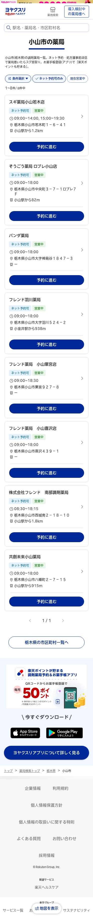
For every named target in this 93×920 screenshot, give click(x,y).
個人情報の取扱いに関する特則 (46, 822)
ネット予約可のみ (51, 78)
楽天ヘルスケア (47, 887)
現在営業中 (77, 78)
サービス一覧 (13, 910)
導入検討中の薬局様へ (76, 11)
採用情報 (47, 855)
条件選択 (18, 78)
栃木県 (51, 770)
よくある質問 (29, 839)
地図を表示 (49, 908)
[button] (46, 116)
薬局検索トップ (29, 770)
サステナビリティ (76, 910)
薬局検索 (52, 15)
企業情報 (33, 788)
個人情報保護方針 (46, 805)
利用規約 (60, 788)
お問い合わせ (64, 839)
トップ (8, 770)
